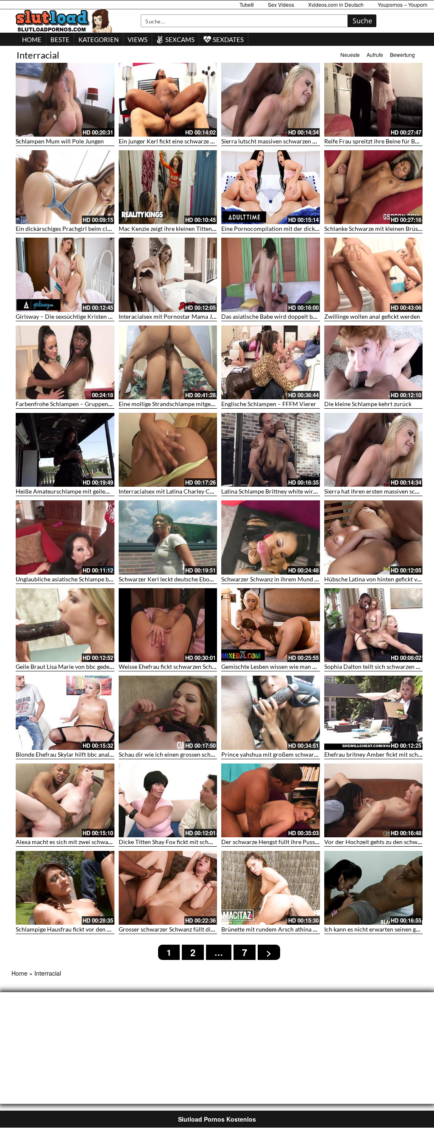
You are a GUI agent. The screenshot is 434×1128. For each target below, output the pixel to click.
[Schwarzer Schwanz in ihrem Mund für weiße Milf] (270, 537)
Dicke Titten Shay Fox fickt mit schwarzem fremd (183, 841)
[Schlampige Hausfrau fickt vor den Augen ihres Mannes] (65, 888)
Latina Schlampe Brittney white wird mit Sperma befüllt (294, 491)
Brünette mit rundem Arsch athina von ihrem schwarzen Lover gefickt (312, 929)
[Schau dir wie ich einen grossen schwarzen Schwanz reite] (168, 712)
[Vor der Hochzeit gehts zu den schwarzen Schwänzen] (373, 800)
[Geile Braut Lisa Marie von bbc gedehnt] (65, 625)
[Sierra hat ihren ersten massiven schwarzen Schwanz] (373, 450)
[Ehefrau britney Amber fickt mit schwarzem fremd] (373, 712)
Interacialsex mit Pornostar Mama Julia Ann (176, 316)
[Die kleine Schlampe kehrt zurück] (373, 362)
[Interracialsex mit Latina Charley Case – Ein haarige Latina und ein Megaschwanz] (168, 450)
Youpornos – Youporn (403, 4)
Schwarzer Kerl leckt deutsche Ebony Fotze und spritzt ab (194, 579)
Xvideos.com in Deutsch (336, 4)
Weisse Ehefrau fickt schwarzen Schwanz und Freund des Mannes (204, 666)
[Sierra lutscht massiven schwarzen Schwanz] (270, 100)
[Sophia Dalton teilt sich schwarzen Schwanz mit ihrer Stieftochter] (373, 625)
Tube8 (246, 4)
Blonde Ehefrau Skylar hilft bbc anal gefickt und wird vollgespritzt (101, 754)
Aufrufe (375, 54)
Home (19, 973)
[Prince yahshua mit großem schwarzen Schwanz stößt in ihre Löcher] (270, 712)
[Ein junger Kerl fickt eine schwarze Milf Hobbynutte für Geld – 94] (168, 100)
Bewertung (402, 54)
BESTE (60, 39)
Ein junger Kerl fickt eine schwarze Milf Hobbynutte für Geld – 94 (204, 141)
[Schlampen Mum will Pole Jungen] (65, 100)
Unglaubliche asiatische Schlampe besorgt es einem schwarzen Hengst (107, 579)
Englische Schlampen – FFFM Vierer (268, 403)
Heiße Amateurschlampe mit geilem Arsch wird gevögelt (90, 491)
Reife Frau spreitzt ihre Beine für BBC (373, 141)
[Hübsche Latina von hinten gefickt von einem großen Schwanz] (373, 537)
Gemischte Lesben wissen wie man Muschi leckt (283, 666)
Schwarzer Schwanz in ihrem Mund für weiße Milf (286, 579)
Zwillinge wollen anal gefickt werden (372, 316)
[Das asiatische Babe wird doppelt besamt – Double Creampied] (270, 274)
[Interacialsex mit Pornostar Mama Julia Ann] (168, 274)
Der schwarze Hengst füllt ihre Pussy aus (274, 841)
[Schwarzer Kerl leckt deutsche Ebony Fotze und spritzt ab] (168, 537)
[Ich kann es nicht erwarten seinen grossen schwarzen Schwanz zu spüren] (373, 888)
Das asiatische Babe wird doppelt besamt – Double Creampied (302, 316)
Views (137, 39)
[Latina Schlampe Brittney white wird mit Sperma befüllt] (270, 450)
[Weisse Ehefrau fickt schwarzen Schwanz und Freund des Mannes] (168, 625)
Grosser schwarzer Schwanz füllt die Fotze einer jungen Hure (198, 929)
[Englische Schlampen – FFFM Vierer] (270, 362)
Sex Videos (281, 4)
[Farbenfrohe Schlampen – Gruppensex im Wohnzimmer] (65, 362)
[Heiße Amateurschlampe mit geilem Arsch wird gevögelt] (65, 450)
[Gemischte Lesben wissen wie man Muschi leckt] (270, 625)
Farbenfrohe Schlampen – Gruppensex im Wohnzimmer (89, 403)
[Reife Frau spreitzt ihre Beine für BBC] (373, 100)
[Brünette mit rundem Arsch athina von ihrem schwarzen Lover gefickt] (270, 888)
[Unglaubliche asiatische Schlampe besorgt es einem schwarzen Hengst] (65, 537)
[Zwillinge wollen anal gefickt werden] (373, 274)
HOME (32, 39)
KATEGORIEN (98, 39)
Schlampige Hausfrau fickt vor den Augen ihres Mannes (88, 929)
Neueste (350, 54)
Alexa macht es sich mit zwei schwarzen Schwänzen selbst (91, 841)
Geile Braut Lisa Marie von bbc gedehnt (67, 666)
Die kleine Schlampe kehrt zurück (368, 403)
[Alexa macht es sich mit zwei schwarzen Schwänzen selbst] (65, 800)
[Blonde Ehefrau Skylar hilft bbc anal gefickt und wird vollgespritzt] (65, 712)
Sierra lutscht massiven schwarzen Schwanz (278, 141)
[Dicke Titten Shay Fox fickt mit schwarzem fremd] (168, 800)
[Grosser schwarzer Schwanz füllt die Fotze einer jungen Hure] (168, 888)
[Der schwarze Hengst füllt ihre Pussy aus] (270, 800)
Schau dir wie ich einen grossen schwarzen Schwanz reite (193, 754)
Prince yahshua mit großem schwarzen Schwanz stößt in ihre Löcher (310, 754)
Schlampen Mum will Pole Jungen (60, 141)
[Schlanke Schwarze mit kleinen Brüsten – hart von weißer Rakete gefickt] (373, 187)
